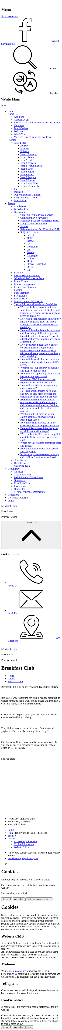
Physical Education (36, 264)
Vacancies (19, 125)
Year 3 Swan (26, 168)
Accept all (19, 899)
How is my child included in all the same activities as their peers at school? (39, 424)
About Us (12, 114)
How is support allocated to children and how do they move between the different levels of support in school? (38, 393)
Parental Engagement (24, 284)
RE (28, 269)
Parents (11, 203)
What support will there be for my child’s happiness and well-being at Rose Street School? (37, 417)
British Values (21, 128)
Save (29, 1027)
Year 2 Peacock (28, 163)
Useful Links (20, 463)
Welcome (18, 131)
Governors (19, 480)
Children (12, 139)
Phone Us (12, 585)
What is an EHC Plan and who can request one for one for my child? (37, 381)
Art (28, 243)
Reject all (7, 899)
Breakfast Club (21, 209)
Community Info (22, 474)
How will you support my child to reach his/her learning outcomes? (40, 375)
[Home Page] (9, 506)
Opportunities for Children (27, 194)
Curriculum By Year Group (34, 217)
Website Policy (21, 847)
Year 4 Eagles (27, 171)
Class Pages (20, 142)
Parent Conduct (22, 281)
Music (30, 261)
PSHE (30, 266)
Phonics (24, 226)
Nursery (24, 145)
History (30, 258)
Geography (32, 255)
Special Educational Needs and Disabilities (35, 304)
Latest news (20, 486)
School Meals (21, 298)
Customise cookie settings (39, 899)
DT (28, 249)
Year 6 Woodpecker (30, 186)
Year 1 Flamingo (28, 154)
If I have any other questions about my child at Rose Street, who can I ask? (39, 456)
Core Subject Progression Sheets (36, 215)
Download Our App (18, 497)
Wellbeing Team (22, 466)
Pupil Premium (21, 292)
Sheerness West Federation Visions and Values (37, 122)
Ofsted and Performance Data (29, 278)
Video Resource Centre (25, 197)
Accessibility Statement (25, 841)
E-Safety (18, 272)
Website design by (23, 858)
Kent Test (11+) (22, 483)
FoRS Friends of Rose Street (28, 477)
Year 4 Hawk (27, 174)
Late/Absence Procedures (27, 275)
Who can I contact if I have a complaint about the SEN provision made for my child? (40, 437)
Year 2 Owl (26, 160)
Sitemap (12, 835)
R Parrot (24, 151)
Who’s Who (20, 134)
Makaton (18, 191)
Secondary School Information (29, 491)
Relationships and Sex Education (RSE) (40, 229)
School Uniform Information (28, 301)
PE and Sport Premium (25, 287)
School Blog (20, 200)
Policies (18, 290)
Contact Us (13, 494)
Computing (32, 246)
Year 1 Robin (27, 157)
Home (11, 111)
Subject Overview (29, 232)
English (30, 235)
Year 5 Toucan (27, 180)
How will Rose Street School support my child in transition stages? (39, 430)
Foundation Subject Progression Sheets (39, 220)
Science (30, 240)
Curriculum (19, 212)
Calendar (18, 471)
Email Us (12, 613)
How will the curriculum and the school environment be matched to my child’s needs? (40, 362)
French (30, 252)
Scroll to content (9, 16)
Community (14, 468)
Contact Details (21, 119)
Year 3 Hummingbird (31, 165)
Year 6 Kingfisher (29, 183)
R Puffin (24, 148)
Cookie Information (24, 844)
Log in (11, 500)
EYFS (17, 189)
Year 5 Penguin (28, 177)
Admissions (20, 206)
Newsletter (19, 489)
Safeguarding (20, 295)
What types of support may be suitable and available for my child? (39, 369)
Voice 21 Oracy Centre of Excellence (32, 137)
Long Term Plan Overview (33, 223)
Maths (30, 238)
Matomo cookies (17, 971)
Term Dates (20, 460)
